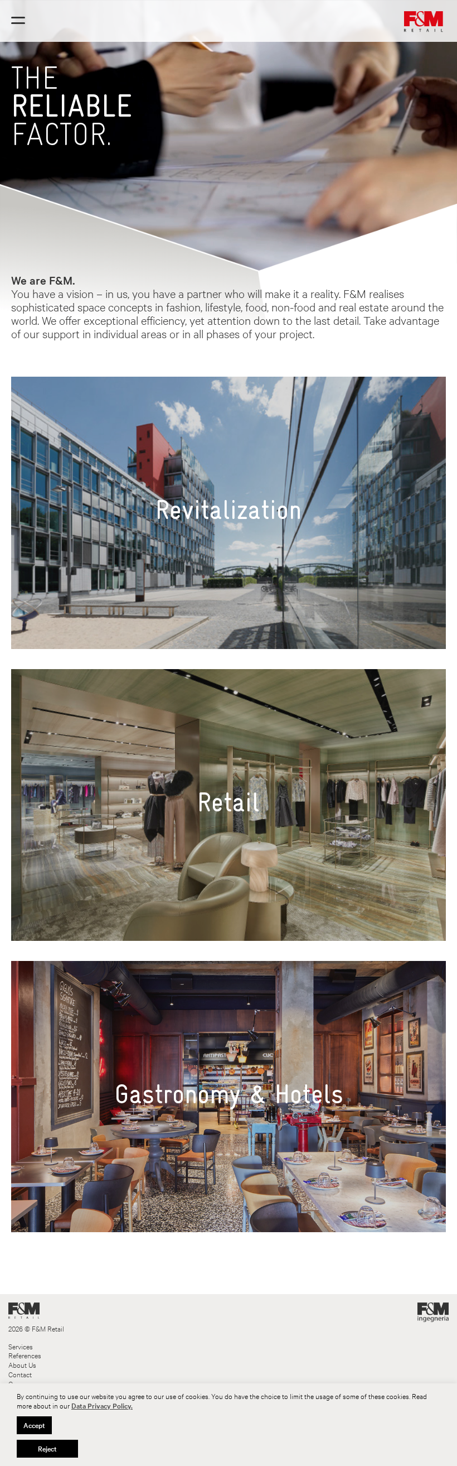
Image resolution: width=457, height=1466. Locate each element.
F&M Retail (24, 1310)
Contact (20, 1374)
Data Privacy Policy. (102, 1405)
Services (20, 1347)
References (24, 1355)
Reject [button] (47, 1448)
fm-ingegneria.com (433, 1312)
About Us (22, 1365)
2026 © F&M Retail (36, 1329)
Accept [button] (34, 1425)
